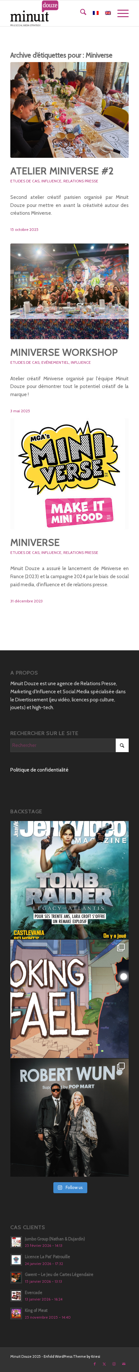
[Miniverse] (69, 473)
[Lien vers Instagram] (114, 1364)
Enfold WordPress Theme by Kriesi (72, 1356)
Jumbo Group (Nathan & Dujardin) (55, 1239)
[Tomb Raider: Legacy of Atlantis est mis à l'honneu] (69, 880)
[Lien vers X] (104, 1364)
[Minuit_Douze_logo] (57, 13)
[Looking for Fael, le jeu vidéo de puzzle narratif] (69, 999)
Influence (51, 180)
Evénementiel (55, 362)
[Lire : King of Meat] (16, 1313)
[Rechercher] (80, 13)
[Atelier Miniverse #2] (69, 110)
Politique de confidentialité (39, 770)
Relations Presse (80, 180)
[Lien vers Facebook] (95, 1364)
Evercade (33, 1292)
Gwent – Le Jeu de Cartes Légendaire (59, 1274)
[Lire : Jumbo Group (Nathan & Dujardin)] (16, 1242)
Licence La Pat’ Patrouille (47, 1256)
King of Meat (36, 1310)
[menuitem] (80, 13)
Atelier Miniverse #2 (62, 171)
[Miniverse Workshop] (69, 291)
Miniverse (35, 542)
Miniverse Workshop (64, 352)
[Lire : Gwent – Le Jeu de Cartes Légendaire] (16, 1277)
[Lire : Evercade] (16, 1296)
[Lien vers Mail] (124, 1364)
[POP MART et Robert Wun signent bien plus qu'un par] (69, 1118)
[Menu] (120, 13)
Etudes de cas (24, 180)
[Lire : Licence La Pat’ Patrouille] (16, 1260)
